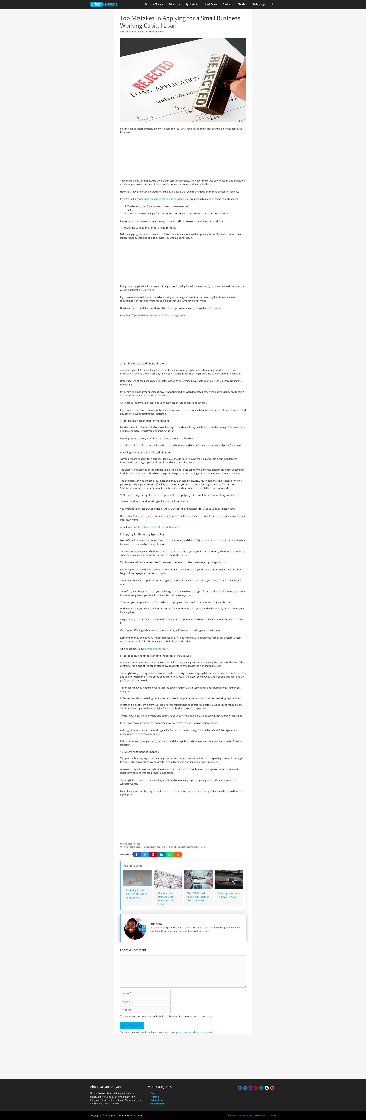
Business (228, 4)
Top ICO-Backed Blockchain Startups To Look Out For (198, 896)
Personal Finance (154, 4)
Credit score (129, 846)
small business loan (157, 648)
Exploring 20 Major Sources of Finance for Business (136, 894)
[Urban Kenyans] (104, 4)
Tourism (242, 4)
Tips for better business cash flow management (158, 315)
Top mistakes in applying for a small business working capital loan (173, 846)
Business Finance (131, 843)
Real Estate (211, 4)
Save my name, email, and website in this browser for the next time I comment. (167, 1016)
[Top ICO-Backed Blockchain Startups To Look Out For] (198, 887)
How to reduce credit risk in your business (155, 527)
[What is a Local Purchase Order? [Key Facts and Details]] (168, 887)
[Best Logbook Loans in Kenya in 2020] (229, 887)
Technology (259, 4)
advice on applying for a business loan (163, 199)
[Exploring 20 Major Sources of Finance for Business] (137, 884)
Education (174, 4)
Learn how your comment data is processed (188, 1032)
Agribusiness (193, 4)
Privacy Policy (245, 1115)
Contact (272, 1115)
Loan (138, 846)
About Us (231, 1115)
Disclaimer (260, 1115)
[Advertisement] (183, 158)
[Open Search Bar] (272, 4)
